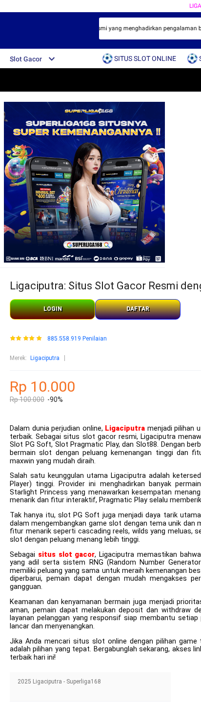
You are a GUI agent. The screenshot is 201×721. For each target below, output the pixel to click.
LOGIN (52, 308)
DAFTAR (137, 308)
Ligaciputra (45, 358)
